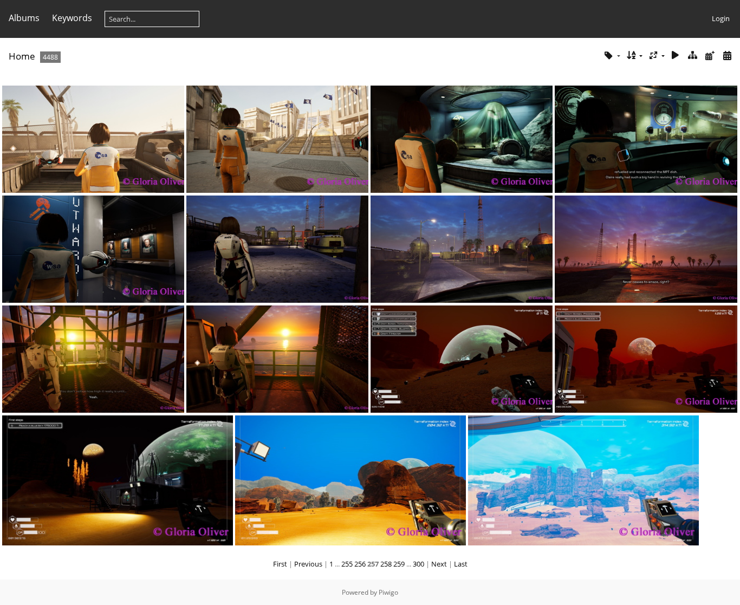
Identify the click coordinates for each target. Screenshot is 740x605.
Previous (308, 564)
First (280, 564)
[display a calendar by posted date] (709, 55)
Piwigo (388, 592)
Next (439, 564)
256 (360, 564)
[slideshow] (675, 55)
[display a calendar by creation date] (726, 55)
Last (461, 564)
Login (721, 18)
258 (386, 564)
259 (399, 564)
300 (418, 564)
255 (347, 564)
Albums (24, 18)
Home (22, 56)
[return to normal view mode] (692, 55)
